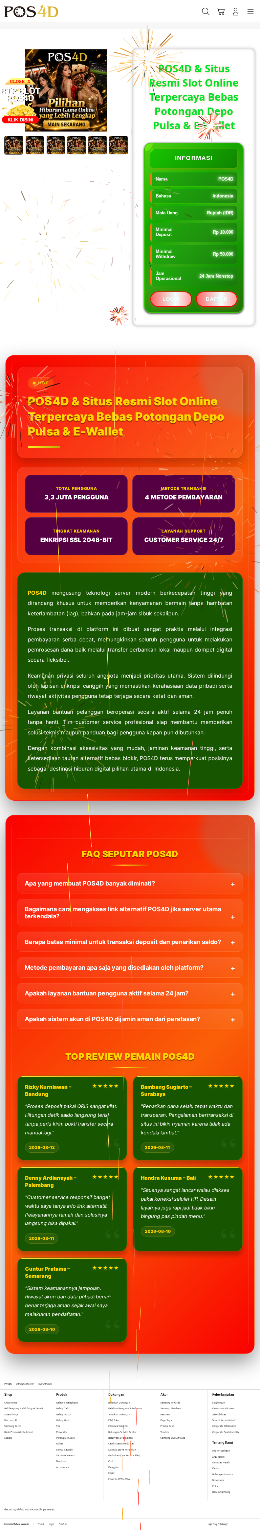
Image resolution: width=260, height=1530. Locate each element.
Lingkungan (218, 1402)
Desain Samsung (221, 1491)
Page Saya (166, 1420)
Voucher (165, 1432)
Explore (8, 1437)
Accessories (62, 1467)
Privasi (41, 1524)
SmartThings (11, 1414)
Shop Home (10, 1402)
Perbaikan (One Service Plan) (124, 1455)
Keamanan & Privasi (223, 1408)
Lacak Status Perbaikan (121, 1443)
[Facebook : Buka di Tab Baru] (232, 1524)
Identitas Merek (221, 1462)
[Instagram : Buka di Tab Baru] (246, 1524)
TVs (58, 1426)
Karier (215, 1468)
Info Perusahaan (221, 1450)
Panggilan (113, 1467)
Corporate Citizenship (224, 1426)
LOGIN (171, 299)
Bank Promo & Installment (18, 1432)
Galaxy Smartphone (67, 1402)
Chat (110, 1461)
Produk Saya (167, 1426)
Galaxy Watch (63, 1414)
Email (111, 1473)
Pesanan (165, 1414)
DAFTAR (217, 299)
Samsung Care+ (12, 1426)
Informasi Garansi (118, 1426)
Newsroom (218, 1480)
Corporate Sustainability (226, 1432)
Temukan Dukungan (119, 1414)
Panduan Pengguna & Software (125, 1408)
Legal (51, 1524)
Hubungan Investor (223, 1474)
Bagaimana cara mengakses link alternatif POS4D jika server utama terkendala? (123, 912)
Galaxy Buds (62, 1420)
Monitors (61, 1461)
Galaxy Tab (62, 1408)
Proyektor (61, 1432)
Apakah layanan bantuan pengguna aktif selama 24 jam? (107, 993)
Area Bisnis (218, 1456)
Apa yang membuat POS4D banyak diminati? (90, 883)
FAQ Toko (113, 1420)
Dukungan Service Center (122, 1432)
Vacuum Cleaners (65, 1455)
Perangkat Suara (65, 1437)
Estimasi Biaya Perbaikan (122, 1449)
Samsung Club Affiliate (172, 1437)
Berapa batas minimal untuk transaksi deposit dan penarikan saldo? (123, 941)
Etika (215, 1486)
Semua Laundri (64, 1449)
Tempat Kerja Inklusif (223, 1420)
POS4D (37, 592)
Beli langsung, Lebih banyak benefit (24, 1408)
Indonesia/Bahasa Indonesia (16, 1524)
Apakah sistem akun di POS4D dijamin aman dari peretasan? (112, 1018)
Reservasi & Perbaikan (120, 1437)
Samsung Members (170, 1408)
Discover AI (10, 1420)
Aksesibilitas (219, 1414)
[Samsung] (21, 11)
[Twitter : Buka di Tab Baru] (239, 1524)
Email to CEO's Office (119, 1479)
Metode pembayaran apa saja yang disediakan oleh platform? (114, 967)
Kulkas (59, 1443)
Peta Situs (63, 1524)
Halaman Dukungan (119, 1402)
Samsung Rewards (170, 1402)
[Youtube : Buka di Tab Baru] (253, 1524)
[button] (221, 11)
